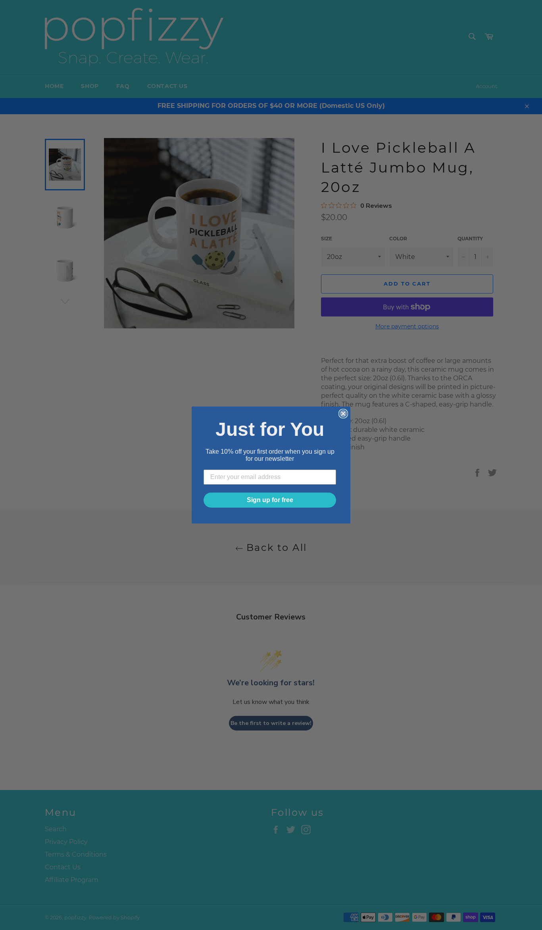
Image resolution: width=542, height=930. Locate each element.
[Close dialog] (343, 414)
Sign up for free (270, 500)
